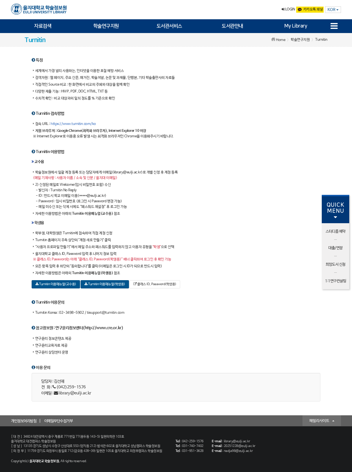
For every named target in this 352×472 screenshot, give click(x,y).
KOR (332, 9)
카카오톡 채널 (313, 9)
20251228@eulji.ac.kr (239, 446)
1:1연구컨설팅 (335, 281)
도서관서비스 (169, 26)
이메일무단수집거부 (58, 421)
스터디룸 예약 (335, 231)
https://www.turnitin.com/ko (73, 124)
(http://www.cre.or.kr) (103, 328)
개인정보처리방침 (23, 421)
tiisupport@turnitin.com (106, 313)
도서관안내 (232, 26)
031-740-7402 (193, 446)
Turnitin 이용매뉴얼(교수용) (57, 284)
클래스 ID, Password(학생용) (156, 284)
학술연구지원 (106, 26)
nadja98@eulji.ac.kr (238, 451)
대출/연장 (335, 248)
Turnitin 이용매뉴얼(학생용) (106, 284)
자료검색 (42, 26)
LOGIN (289, 9)
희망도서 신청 (335, 264)
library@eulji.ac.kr (75, 393)
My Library (295, 26)
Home (280, 40)
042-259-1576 (193, 441)
